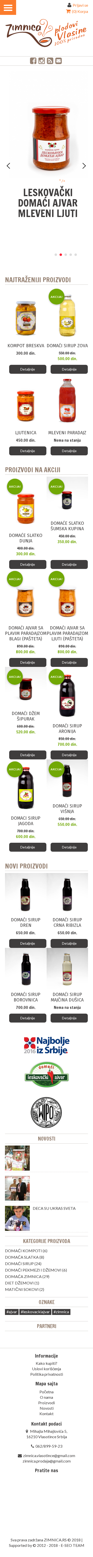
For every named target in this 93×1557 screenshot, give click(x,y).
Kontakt (46, 1413)
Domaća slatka (22, 1257)
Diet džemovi (19, 1282)
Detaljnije (27, 369)
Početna (46, 1391)
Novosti (46, 1138)
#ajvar (11, 1311)
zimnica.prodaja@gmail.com (47, 1461)
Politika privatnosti (46, 1374)
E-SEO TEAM (72, 1545)
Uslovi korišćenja (46, 1368)
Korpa (79, 11)
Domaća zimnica (23, 1276)
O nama (46, 1397)
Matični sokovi (22, 1289)
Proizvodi (46, 1402)
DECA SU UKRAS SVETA (54, 1208)
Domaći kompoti (23, 1250)
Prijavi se (80, 5)
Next (84, 166)
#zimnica (61, 1311)
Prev (9, 166)
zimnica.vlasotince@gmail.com (49, 1455)
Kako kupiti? (46, 1363)
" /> (50, 180)
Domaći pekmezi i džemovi (33, 1270)
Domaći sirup (19, 1263)
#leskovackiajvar (35, 1311)
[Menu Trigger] (8, 7)
